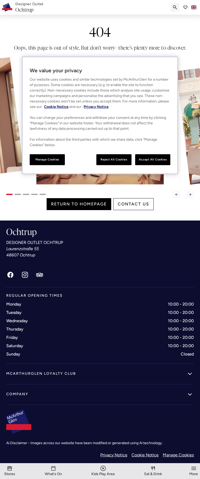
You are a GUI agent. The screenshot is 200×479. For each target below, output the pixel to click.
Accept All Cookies (153, 159)
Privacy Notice (113, 454)
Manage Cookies (178, 454)
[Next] (190, 194)
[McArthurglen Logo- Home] (7, 7)
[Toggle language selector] (194, 7)
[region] (100, 115)
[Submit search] (175, 7)
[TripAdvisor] (39, 275)
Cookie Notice (145, 454)
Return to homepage (79, 204)
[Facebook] (10, 275)
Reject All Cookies (114, 159)
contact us (133, 204)
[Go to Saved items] (185, 7)
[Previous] (176, 194)
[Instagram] (25, 275)
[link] (29, 7)
